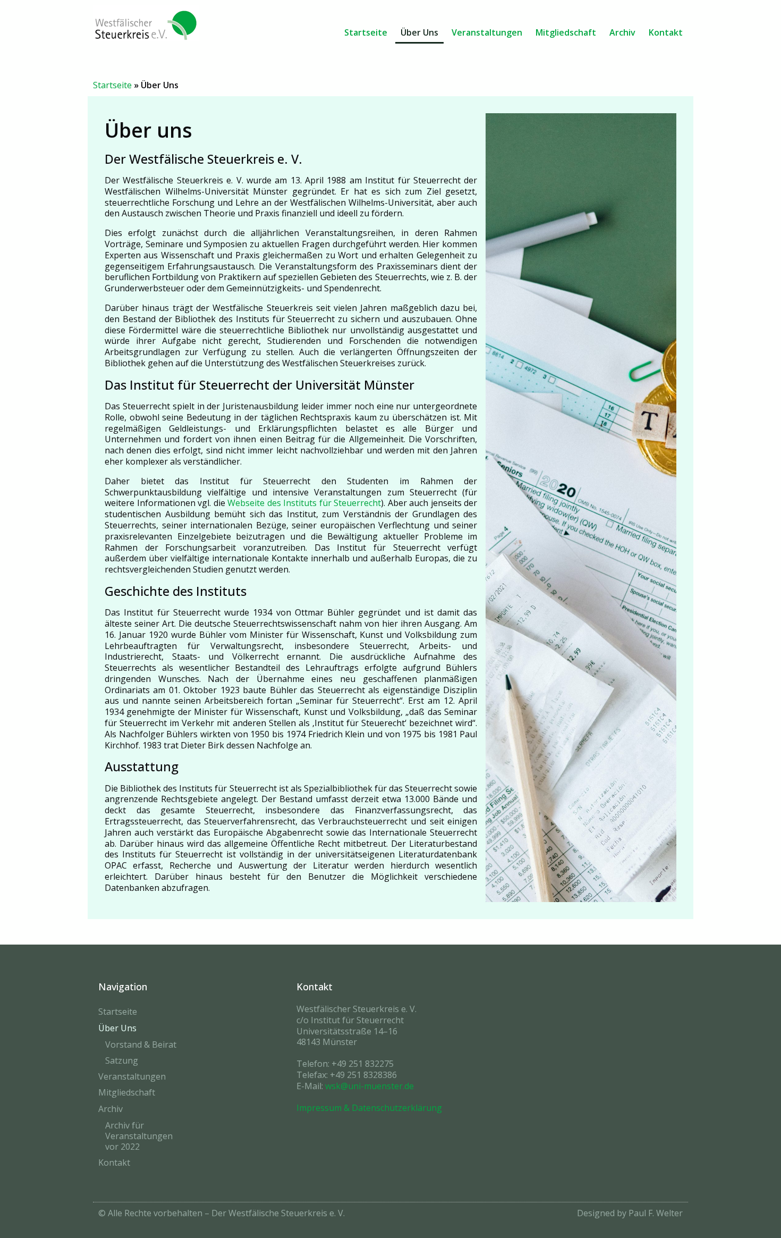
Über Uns (419, 32)
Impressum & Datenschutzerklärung (369, 1108)
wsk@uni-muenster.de (369, 1086)
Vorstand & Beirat (140, 1044)
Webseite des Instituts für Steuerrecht (304, 503)
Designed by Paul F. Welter (630, 1213)
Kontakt (666, 32)
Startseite (365, 32)
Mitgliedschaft (566, 32)
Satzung (121, 1060)
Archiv (622, 32)
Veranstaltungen (487, 32)
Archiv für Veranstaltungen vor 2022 (139, 1135)
